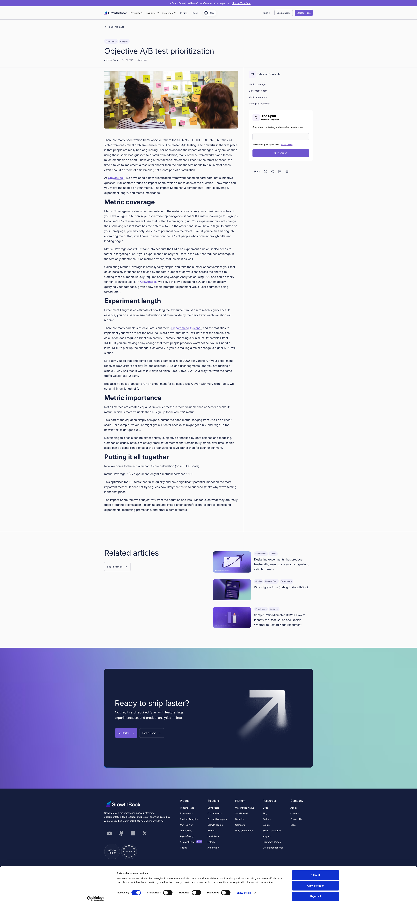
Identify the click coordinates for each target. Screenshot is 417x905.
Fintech (211, 830)
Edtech (211, 841)
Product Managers (217, 819)
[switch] (168, 892)
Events (266, 824)
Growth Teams (215, 824)
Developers (213, 807)
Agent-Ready (187, 836)
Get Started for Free (273, 847)
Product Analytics (189, 819)
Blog (265, 813)
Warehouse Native (244, 807)
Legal (293, 824)
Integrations (186, 830)
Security (239, 819)
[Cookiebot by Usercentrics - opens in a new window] (95, 898)
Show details (244, 892)
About (293, 807)
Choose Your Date (241, 3)
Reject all (315, 896)
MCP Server (186, 824)
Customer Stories (272, 841)
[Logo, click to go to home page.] (115, 12)
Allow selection (315, 885)
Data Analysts (215, 813)
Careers (294, 813)
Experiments (186, 813)
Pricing (183, 847)
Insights (267, 836)
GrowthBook (116, 178)
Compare (240, 824)
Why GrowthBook (244, 830)
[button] (136, 13)
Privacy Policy (287, 144)
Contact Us (296, 819)
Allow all (315, 875)
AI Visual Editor (191, 841)
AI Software (214, 847)
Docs (265, 807)
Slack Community (272, 830)
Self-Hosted (241, 813)
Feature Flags (187, 807)
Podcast (267, 819)
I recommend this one (185, 328)
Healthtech (213, 836)
